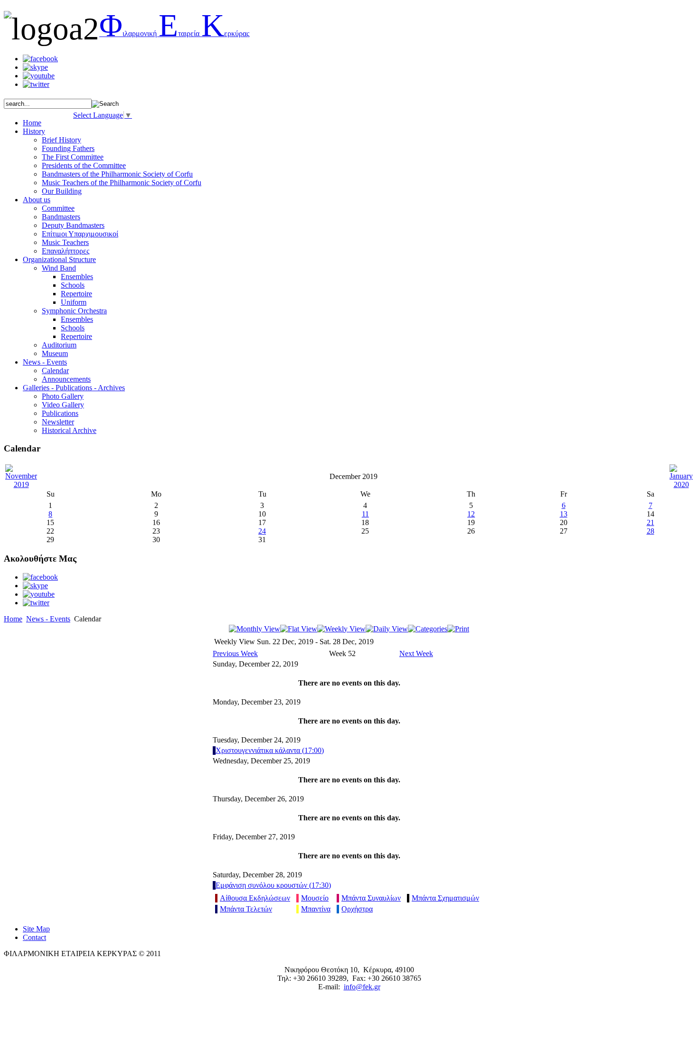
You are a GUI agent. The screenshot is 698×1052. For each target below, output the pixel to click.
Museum (55, 353)
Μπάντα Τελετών (246, 909)
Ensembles (77, 276)
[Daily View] (387, 629)
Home (13, 619)
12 (471, 514)
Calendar (55, 370)
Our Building (62, 191)
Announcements (66, 379)
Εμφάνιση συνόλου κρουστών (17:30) (273, 885)
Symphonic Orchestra (74, 311)
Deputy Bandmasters (73, 225)
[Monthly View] (254, 629)
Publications (60, 413)
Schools (73, 285)
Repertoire (76, 294)
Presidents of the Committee (84, 165)
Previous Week (235, 653)
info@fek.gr (362, 987)
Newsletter (58, 422)
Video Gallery (63, 405)
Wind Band (59, 268)
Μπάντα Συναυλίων (371, 898)
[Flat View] (298, 629)
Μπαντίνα (315, 909)
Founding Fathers (68, 148)
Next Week (416, 653)
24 (262, 531)
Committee (58, 208)
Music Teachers (65, 242)
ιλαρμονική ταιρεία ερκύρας (174, 33)
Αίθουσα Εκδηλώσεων (255, 898)
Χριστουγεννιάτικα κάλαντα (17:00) (270, 750)
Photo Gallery (63, 396)
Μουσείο (315, 898)
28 (650, 531)
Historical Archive (69, 430)
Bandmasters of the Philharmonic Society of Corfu (117, 174)
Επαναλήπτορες (65, 251)
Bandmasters (61, 217)
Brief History (61, 140)
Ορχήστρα (357, 909)
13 (563, 514)
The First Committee (73, 157)
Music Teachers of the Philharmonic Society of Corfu (121, 182)
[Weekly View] (341, 629)
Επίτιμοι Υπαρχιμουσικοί (80, 234)
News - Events (48, 619)
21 (650, 522)
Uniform (73, 302)
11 (365, 514)
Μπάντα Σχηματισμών (445, 898)
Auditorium (59, 345)
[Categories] (427, 629)
